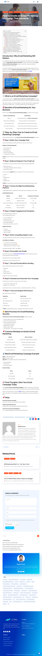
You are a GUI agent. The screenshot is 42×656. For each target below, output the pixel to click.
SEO (20, 473)
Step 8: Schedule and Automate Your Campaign (14, 45)
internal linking (34, 592)
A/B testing (5, 579)
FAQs (6, 52)
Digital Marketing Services (7, 588)
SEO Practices (5, 601)
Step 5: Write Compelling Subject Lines (12, 42)
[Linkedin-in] (7, 631)
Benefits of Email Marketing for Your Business (13, 35)
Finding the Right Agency (32, 590)
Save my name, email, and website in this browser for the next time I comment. (20, 520)
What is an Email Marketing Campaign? (11, 33)
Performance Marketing (17, 597)
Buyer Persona (22, 581)
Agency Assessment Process (14, 579)
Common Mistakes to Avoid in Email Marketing (13, 49)
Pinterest (36, 419)
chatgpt (33, 581)
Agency (6, 473)
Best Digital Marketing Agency (8, 417)
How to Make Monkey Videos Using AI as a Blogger (18, 478)
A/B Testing (5, 12)
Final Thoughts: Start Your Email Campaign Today (13, 51)
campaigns (13, 458)
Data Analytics (19, 586)
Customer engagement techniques (9, 586)
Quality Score (28, 597)
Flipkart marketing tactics (7, 592)
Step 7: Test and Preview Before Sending (13, 44)
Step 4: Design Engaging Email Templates (13, 40)
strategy (4, 603)
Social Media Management (17, 601)
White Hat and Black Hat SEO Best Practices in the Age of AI (13, 544)
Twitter (30, 419)
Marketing (25, 12)
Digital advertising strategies (28, 586)
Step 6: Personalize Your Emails (12, 43)
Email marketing (24, 590)
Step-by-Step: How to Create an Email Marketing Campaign (15, 36)
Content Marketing (18, 12)
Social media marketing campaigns (29, 601)
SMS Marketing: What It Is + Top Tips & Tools (16, 464)
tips (8, 603)
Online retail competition (7, 597)
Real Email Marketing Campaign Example (12, 50)
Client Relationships (14, 583)
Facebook (33, 419)
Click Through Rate (6, 583)
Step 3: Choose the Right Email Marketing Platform (14, 39)
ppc (23, 597)
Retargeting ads (35, 597)
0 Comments (19, 21)
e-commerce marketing (29, 588)
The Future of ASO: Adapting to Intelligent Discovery (12, 549)
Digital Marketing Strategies (20, 417)
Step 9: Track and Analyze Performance (13, 46)
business (16, 581)
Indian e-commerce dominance (25, 592)
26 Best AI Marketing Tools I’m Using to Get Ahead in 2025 (13, 546)
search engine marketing (7, 599)
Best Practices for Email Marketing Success (12, 47)
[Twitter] (4, 631)
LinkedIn (38, 419)
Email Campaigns (17, 590)
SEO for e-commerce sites (20, 599)
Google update (16, 592)
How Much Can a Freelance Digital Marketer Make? (11, 548)
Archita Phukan (22, 579)
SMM (10, 601)
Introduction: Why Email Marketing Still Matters (12, 32)
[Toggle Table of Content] (25, 31)
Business (10, 12)
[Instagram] (9, 631)
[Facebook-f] (6, 631)
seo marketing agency (30, 599)
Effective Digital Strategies (31, 417)
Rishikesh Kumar (6, 21)
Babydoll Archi (29, 579)
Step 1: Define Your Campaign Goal (11, 37)
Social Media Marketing (33, 12)
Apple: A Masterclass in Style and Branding (10, 542)
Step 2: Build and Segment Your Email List (13, 38)
